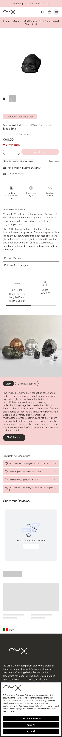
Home (6, 21)
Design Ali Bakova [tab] (27, 383)
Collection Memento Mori (20, 116)
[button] (40, 152)
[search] (42, 12)
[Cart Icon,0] (49, 12)
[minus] (6, 151)
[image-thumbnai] (4, 98)
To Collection (14, 437)
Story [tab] (8, 383)
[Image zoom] (31, 63)
